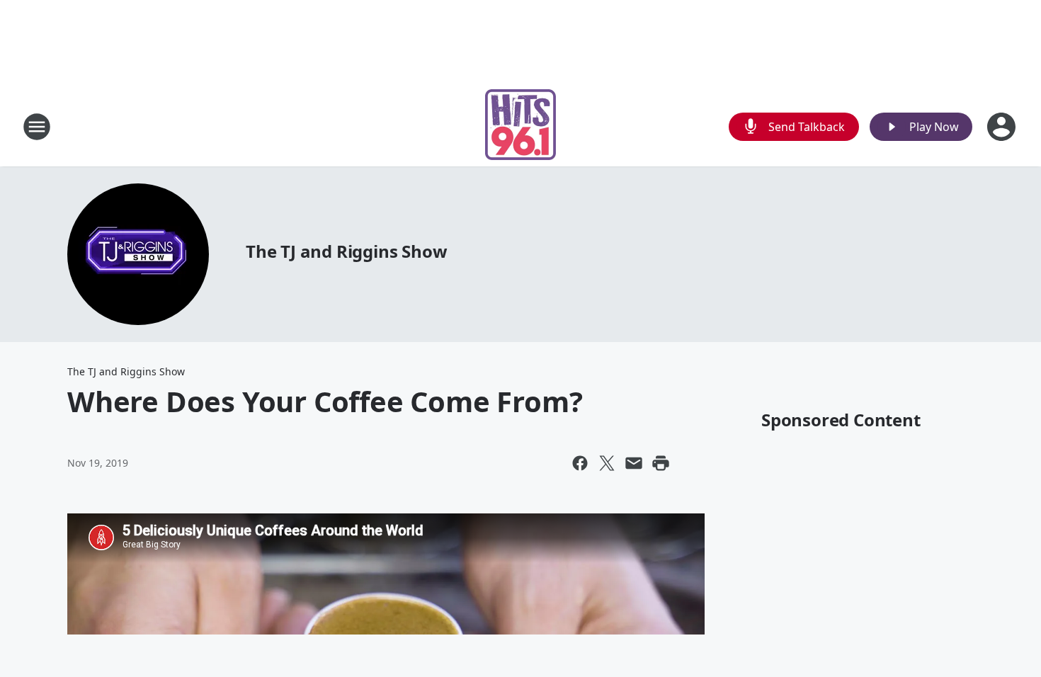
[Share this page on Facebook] (580, 463)
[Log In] (1002, 127)
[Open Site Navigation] (37, 127)
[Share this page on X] (607, 463)
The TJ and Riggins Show (346, 251)
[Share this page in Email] (634, 463)
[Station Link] (520, 126)
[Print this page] (661, 463)
